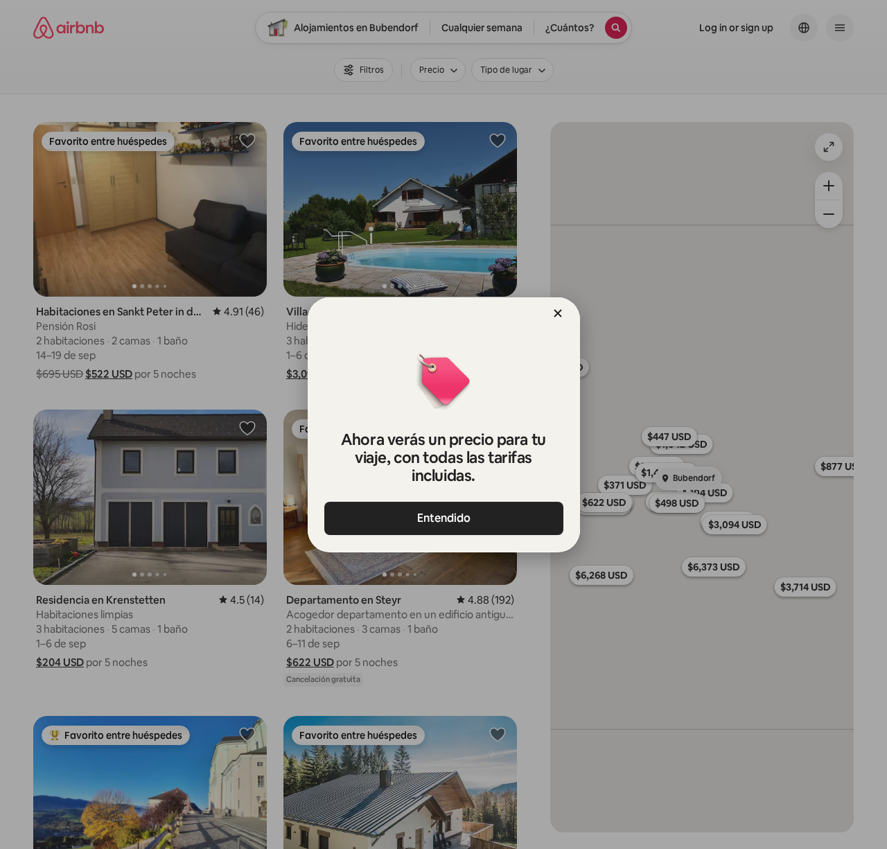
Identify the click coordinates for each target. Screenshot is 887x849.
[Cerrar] (557, 313)
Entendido (444, 518)
